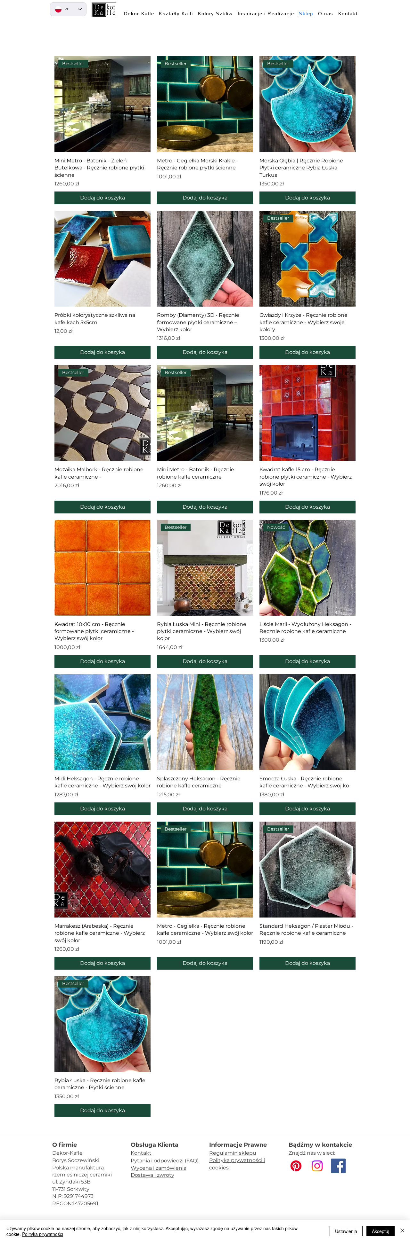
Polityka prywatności (42, 1234)
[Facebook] (338, 1166)
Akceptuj (380, 1231)
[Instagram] (317, 1166)
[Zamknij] (402, 1231)
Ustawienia (346, 1231)
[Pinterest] (296, 1166)
